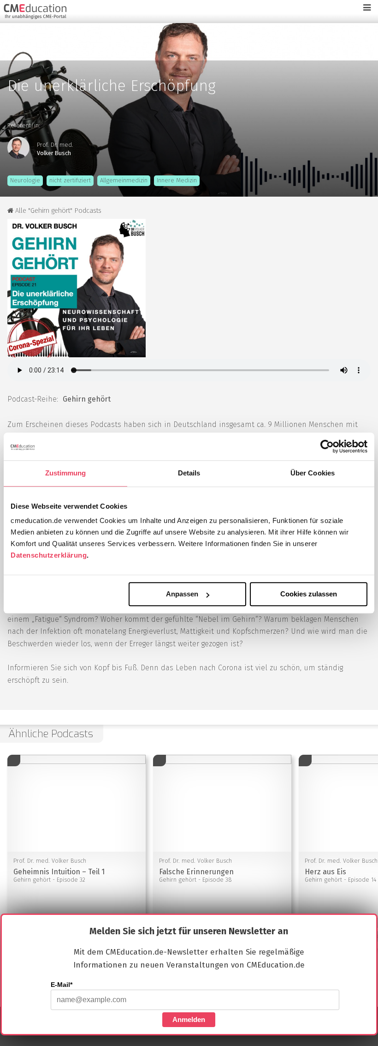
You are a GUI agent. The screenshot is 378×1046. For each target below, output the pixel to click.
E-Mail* (61, 984)
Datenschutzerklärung (49, 555)
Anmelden (188, 1019)
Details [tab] (189, 473)
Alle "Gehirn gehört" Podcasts (57, 211)
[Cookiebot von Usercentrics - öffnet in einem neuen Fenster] (327, 446)
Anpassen (182, 594)
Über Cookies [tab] (312, 473)
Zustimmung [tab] (65, 473)
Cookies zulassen (308, 594)
